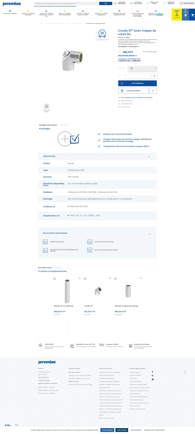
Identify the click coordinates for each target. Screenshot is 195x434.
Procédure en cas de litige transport (139, 387)
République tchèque (74, 378)
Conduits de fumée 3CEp (106, 375)
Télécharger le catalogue (136, 400)
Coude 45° (88, 306)
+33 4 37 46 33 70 (43, 377)
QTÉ (119, 76)
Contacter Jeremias (44, 380)
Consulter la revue (154, 3)
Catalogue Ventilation (138, 3)
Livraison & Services (135, 375)
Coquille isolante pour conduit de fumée (110, 406)
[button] (97, 242)
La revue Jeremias (134, 393)
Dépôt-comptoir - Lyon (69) (46, 387)
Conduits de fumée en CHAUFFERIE (109, 372)
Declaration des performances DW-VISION (64, 250)
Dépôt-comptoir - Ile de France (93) (48, 390)
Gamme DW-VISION (57, 242)
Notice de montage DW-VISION (106, 250)
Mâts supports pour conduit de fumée (110, 393)
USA (77, 375)
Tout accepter (107, 430)
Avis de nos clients (134, 406)
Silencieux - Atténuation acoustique (109, 397)
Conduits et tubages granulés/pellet (109, 381)
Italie (80, 384)
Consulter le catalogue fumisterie (139, 390)
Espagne (82, 375)
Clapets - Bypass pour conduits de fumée (111, 400)
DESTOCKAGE (188, 3)
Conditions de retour (135, 381)
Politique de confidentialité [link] (154, 430)
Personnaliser (136, 430)
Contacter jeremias (171, 3)
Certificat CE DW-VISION (104, 242)
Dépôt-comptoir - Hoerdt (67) (46, 393)
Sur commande (137, 83)
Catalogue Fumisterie (122, 3)
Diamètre (121, 68)
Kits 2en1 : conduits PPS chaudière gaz (110, 409)
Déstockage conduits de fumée (138, 397)
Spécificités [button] (49, 156)
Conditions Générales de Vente (138, 384)
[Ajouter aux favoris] (79, 278)
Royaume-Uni (85, 378)
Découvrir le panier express (107, 418)
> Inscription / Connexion (129, 61)
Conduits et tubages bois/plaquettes (109, 384)
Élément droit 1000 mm (64, 306)
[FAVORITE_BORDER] (153, 91)
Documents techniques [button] (128, 46)
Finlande (85, 384)
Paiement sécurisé (134, 372)
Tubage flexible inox (104, 387)
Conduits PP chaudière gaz (107, 378)
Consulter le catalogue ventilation (139, 403)
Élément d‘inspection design (126, 306)
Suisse (90, 384)
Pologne (88, 375)
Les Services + (133, 378)
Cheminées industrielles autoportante (110, 390)
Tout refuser (122, 430)
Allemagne (72, 375)
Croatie (76, 384)
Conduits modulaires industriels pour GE (111, 403)
